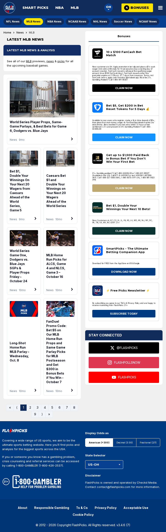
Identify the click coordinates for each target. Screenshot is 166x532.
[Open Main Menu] (160, 8)
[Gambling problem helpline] (37, 481)
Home (7, 32)
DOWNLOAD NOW (124, 271)
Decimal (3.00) (125, 442)
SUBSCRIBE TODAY (124, 313)
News (20, 32)
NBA (59, 8)
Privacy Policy (106, 508)
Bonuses (124, 36)
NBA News (54, 21)
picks (61, 61)
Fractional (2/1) (148, 442)
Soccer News (123, 21)
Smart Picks (35, 8)
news (50, 61)
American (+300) (99, 442)
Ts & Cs (82, 508)
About (22, 508)
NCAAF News (148, 21)
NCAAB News (77, 21)
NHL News (100, 21)
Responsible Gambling (51, 508)
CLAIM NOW (123, 88)
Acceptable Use (135, 508)
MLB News (33, 21)
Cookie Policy (83, 514)
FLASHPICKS (127, 377)
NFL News (12, 21)
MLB (75, 8)
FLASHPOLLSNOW (127, 362)
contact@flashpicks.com (113, 487)
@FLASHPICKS (127, 348)
